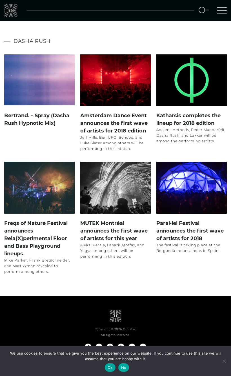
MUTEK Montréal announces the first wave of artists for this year (114, 231)
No (123, 367)
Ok (110, 367)
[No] (224, 361)
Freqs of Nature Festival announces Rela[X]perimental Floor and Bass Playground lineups (36, 238)
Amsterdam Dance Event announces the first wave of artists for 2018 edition (114, 123)
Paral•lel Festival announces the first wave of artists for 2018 (190, 231)
